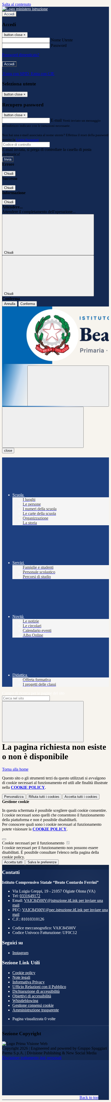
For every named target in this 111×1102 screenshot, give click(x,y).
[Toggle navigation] (43, 427)
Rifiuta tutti (44, 797)
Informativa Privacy (28, 982)
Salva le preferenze (42, 862)
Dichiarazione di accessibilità (36, 991)
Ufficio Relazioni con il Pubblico (39, 986)
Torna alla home (15, 769)
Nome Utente (62, 40)
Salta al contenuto (16, 4)
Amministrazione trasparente (35, 1010)
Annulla (9, 304)
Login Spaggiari (27, 140)
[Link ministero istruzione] (25, 9)
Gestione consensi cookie (33, 1005)
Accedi (9, 14)
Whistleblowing (25, 1000)
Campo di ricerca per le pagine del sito (33, 693)
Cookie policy (23, 972)
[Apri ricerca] (68, 386)
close (8, 451)
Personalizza (13, 797)
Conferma (27, 304)
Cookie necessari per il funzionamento (33, 843)
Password (59, 45)
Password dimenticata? (20, 55)
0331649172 (30, 896)
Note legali (21, 977)
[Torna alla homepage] (55, 336)
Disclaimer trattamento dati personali (31, 1057)
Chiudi (8, 174)
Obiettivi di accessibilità (31, 996)
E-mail (56, 120)
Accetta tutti (81, 797)
